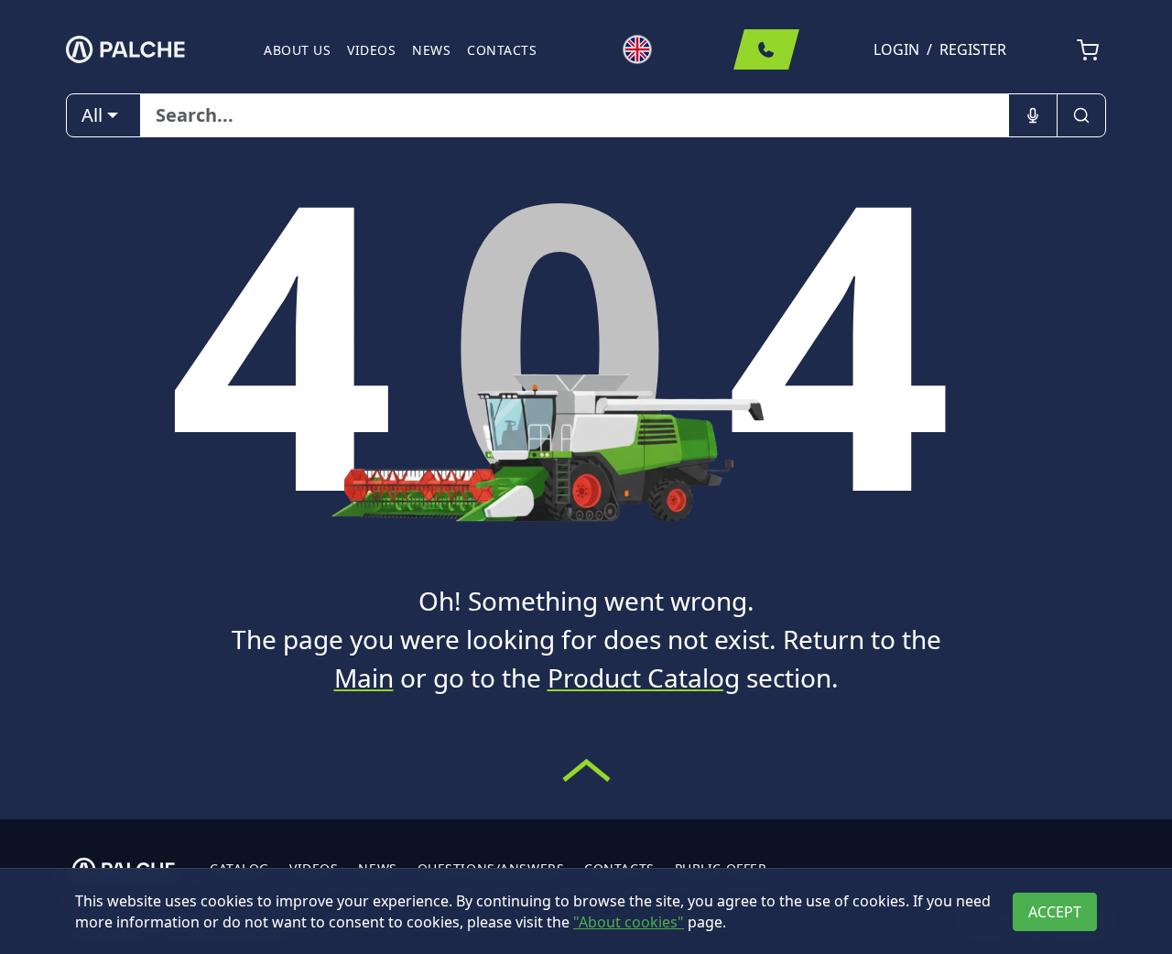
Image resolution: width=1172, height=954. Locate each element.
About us (297, 50)
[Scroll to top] (586, 770)
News (431, 50)
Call (766, 49)
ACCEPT (1054, 912)
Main (364, 677)
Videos (371, 50)
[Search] (1081, 115)
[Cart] (1087, 50)
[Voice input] (1033, 115)
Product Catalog (644, 677)
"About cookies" (628, 922)
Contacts (502, 50)
